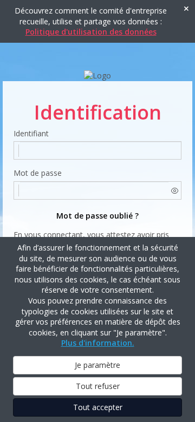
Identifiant (31, 133)
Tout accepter (97, 407)
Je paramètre (97, 365)
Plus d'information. (97, 343)
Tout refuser (98, 386)
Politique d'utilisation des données (91, 32)
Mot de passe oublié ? (97, 215)
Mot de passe (38, 173)
